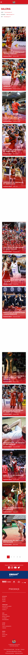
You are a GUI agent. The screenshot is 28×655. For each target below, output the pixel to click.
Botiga (3, 624)
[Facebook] (9, 568)
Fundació (4, 627)
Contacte (22, 649)
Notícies (4, 598)
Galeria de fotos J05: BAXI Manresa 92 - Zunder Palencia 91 (13, 248)
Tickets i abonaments (6, 626)
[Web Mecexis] (14, 589)
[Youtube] (15, 568)
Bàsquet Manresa (6, 616)
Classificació (5, 607)
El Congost (4, 618)
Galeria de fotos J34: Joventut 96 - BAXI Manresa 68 (13, 541)
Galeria (3, 599)
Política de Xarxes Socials (9, 649)
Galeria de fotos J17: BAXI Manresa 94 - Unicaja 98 (14, 280)
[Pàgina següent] (20, 557)
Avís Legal (17, 649)
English (3, 636)
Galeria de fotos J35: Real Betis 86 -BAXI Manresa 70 (13, 508)
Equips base (4, 614)
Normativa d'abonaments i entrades (14, 651)
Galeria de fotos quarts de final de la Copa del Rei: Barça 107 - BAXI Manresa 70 (13, 377)
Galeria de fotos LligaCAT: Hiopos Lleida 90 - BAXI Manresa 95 (12, 117)
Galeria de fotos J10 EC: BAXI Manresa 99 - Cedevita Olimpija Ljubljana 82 (12, 84)
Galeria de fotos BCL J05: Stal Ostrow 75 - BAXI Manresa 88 (14, 443)
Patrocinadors (5, 619)
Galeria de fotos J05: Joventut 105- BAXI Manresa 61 (13, 476)
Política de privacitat (9, 653)
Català (3, 633)
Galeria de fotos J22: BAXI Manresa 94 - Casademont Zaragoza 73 (13, 410)
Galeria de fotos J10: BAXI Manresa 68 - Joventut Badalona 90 (14, 313)
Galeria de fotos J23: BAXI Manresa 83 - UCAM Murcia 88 (13, 183)
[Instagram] (12, 568)
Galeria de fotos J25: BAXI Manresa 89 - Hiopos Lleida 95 (13, 150)
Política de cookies (19, 653)
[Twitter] (19, 568)
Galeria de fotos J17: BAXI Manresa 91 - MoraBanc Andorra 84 (13, 52)
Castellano (4, 634)
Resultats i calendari (6, 606)
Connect (4, 601)
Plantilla (4, 609)
